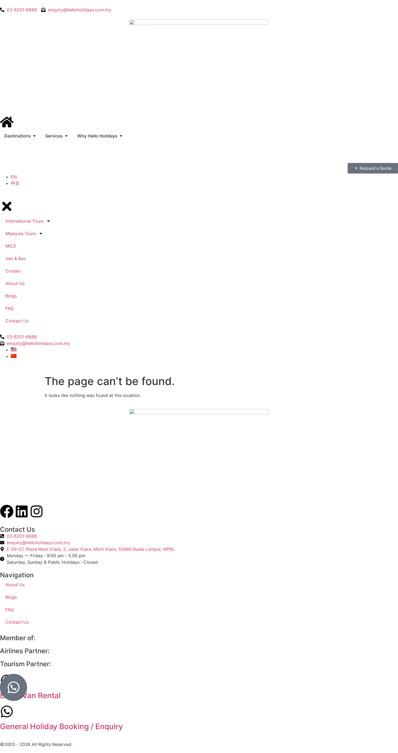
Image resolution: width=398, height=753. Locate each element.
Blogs (11, 597)
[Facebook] (7, 511)
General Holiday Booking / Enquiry (61, 726)
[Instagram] (36, 511)
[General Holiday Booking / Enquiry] (7, 711)
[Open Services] (66, 136)
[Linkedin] (21, 511)
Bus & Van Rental (30, 695)
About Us (15, 584)
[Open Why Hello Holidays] (121, 136)
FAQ (9, 609)
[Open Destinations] (34, 136)
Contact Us (17, 622)
